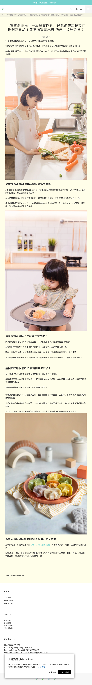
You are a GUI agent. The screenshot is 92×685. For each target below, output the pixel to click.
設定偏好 (52, 672)
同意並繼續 (64, 672)
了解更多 (41, 666)
